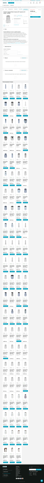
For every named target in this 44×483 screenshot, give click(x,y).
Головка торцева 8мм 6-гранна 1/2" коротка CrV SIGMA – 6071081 (5, 403)
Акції (16, 476)
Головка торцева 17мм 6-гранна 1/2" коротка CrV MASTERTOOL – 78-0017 (18, 438)
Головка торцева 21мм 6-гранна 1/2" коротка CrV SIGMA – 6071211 (5, 336)
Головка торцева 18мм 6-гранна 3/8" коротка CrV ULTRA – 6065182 (18, 180)
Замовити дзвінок (38, 0)
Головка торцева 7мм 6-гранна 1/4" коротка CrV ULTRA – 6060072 (5, 180)
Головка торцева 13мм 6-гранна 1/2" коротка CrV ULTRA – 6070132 (18, 110)
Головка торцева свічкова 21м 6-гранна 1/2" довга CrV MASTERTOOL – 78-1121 (18, 456)
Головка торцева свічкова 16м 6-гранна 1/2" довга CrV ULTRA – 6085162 (12, 162)
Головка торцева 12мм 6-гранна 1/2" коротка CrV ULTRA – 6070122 (25, 301)
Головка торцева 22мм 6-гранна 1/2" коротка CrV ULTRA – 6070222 (18, 283)
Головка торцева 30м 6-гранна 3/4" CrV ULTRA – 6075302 (25, 145)
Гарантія (11, 0)
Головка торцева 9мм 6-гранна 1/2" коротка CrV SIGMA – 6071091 (25, 386)
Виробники (12, 5)
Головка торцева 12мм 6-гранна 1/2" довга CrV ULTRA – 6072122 (18, 249)
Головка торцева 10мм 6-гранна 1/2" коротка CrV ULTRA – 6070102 (12, 318)
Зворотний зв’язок (17, 0)
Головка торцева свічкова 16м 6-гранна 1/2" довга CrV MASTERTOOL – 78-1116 (12, 456)
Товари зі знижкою (6, 5)
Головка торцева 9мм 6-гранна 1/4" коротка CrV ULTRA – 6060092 (5, 232)
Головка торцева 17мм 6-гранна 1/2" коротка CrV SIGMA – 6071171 (25, 353)
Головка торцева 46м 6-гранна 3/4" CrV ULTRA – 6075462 (25, 128)
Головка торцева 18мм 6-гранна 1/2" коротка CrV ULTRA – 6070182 (12, 110)
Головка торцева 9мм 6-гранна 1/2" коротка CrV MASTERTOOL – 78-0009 (25, 403)
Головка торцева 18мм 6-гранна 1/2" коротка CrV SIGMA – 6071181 (18, 353)
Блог (13, 0)
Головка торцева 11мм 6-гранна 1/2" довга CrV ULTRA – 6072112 (25, 249)
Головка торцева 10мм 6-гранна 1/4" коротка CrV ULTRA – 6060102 (18, 162)
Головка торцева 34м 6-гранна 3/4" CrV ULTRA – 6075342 (18, 197)
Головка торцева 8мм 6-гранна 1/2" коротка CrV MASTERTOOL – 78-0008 (18, 421)
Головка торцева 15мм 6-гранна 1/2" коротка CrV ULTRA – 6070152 (12, 301)
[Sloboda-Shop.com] (5, 2)
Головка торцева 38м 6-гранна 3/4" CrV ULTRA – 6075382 (12, 145)
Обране (34, 3)
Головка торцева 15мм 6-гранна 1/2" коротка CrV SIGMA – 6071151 (12, 370)
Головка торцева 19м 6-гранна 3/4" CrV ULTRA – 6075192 (5, 162)
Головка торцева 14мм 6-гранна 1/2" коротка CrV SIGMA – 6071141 (18, 370)
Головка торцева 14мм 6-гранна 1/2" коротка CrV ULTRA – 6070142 (18, 301)
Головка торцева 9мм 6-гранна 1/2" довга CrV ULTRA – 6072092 (12, 266)
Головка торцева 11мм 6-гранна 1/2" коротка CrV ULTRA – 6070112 (5, 318)
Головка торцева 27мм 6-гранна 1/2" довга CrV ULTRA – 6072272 (25, 110)
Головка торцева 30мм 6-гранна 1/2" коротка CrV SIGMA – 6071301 (18, 336)
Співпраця (20, 0)
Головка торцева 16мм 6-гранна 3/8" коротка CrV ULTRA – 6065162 (25, 180)
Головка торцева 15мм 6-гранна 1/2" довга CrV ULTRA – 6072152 (5, 249)
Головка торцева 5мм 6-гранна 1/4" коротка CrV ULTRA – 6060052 (12, 232)
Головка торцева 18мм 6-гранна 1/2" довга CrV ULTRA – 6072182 (5, 128)
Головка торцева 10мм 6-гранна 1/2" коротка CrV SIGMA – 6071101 (18, 386)
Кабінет (31, 3)
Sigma (17, 16)
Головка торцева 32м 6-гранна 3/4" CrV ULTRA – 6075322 (18, 145)
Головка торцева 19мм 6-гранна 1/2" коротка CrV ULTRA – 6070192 (5, 110)
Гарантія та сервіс (18, 467)
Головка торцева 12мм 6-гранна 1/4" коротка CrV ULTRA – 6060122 (18, 214)
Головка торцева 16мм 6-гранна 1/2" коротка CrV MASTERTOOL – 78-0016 (12, 403)
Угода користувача (18, 470)
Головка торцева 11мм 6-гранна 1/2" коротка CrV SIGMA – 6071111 (12, 386)
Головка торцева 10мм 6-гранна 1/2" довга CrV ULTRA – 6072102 (5, 266)
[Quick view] (8, 86)
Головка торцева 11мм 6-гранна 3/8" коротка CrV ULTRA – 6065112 (5, 197)
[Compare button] (40, 9)
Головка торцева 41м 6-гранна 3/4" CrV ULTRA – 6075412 (5, 145)
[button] (12, 19)
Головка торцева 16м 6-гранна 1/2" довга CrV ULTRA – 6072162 (18, 128)
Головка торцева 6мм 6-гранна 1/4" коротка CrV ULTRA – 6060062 (25, 93)
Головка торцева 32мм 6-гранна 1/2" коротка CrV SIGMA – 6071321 (12, 336)
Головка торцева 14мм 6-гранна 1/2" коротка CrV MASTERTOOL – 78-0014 (12, 438)
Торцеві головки (17, 42)
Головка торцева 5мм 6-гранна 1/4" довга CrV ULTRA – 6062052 (12, 93)
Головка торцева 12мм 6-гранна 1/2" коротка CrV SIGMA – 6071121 (5, 386)
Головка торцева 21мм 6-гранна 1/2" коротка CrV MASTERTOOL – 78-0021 (5, 456)
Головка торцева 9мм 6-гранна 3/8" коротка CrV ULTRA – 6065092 (12, 197)
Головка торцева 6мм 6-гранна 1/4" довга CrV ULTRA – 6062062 (5, 93)
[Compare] (8, 88)
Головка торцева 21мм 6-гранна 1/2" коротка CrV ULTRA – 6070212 (25, 283)
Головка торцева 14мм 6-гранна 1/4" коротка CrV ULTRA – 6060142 (18, 93)
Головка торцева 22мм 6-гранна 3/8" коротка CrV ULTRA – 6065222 (12, 180)
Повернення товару (18, 473)
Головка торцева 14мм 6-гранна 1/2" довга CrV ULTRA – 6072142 (12, 249)
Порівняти (37, 3)
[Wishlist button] (38, 9)
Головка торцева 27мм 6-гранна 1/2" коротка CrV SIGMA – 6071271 (25, 336)
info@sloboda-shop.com (7, 473)
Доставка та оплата (18, 471)
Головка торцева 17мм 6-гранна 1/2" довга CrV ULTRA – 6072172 (12, 128)
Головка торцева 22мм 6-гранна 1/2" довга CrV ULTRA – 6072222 (18, 232)
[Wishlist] (8, 87)
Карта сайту (17, 474)
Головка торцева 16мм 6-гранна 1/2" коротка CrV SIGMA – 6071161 (5, 370)
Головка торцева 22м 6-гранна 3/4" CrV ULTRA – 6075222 (5, 214)
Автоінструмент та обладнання (20, 43)
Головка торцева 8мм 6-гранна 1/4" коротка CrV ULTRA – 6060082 (25, 162)
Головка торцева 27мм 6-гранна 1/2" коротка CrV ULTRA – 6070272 (12, 283)
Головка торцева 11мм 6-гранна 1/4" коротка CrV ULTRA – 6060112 (25, 214)
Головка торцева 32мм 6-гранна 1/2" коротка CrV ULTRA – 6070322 (25, 266)
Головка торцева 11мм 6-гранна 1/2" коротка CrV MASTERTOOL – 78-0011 (18, 403)
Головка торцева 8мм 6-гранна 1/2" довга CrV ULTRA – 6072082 (18, 266)
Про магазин (8, 0)
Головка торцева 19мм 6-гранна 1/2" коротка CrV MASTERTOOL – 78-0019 (25, 438)
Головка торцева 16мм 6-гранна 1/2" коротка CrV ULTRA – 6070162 (5, 301)
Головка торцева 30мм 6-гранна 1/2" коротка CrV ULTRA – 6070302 (5, 283)
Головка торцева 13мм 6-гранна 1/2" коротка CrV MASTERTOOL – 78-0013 (5, 421)
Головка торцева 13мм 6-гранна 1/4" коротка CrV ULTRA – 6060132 (12, 214)
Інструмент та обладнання (11, 43)
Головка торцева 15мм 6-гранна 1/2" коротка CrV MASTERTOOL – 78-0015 (25, 421)
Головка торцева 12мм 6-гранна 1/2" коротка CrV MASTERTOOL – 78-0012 (5, 438)
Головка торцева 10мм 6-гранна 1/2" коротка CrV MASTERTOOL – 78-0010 (12, 421)
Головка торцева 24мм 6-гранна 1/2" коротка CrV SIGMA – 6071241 (5, 353)
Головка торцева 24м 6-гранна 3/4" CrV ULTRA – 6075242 (25, 197)
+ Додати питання (23, 70)
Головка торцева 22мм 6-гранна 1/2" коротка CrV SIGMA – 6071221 (12, 353)
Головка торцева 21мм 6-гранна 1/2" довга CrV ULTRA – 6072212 (25, 232)
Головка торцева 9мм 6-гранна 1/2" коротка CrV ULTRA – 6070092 (18, 318)
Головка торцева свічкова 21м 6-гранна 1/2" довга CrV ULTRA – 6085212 (25, 318)
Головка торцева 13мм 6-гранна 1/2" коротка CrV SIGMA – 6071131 (25, 370)
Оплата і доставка (5, 0)
